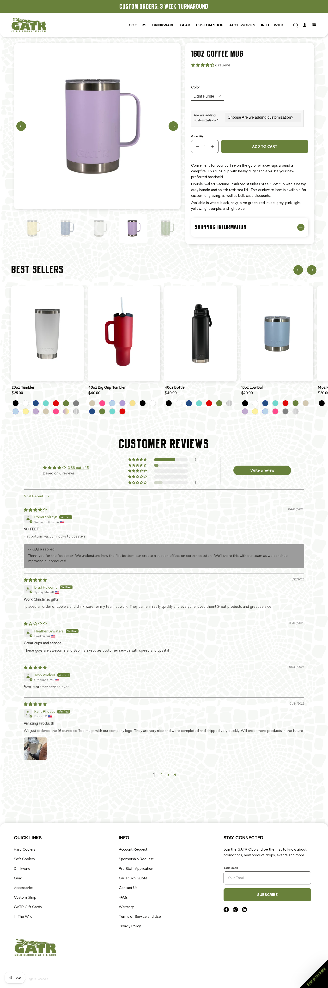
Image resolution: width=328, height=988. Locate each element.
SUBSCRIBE (267, 894)
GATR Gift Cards (28, 907)
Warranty (126, 907)
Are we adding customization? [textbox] (206, 117)
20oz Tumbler (23, 387)
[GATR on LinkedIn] (244, 911)
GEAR (185, 25)
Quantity (197, 136)
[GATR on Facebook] (226, 911)
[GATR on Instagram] (235, 911)
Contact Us (128, 888)
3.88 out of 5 (78, 468)
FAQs (123, 897)
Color (195, 87)
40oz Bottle (175, 387)
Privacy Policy (130, 926)
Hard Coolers (24, 849)
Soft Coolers (24, 859)
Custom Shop (25, 897)
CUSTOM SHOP (210, 25)
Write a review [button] (262, 470)
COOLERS (137, 25)
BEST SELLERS (38, 269)
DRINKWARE (163, 25)
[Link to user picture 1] (35, 748)
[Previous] (21, 126)
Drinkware (22, 868)
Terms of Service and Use (140, 916)
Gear (18, 878)
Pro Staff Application (136, 868)
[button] (203, 65)
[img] (35, 510)
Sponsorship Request (136, 859)
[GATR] (29, 25)
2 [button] (162, 775)
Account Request (133, 849)
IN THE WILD (272, 25)
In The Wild (23, 916)
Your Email (231, 868)
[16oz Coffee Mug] (97, 126)
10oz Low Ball (252, 387)
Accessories (242, 25)
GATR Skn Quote (133, 878)
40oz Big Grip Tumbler (107, 387)
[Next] (173, 126)
